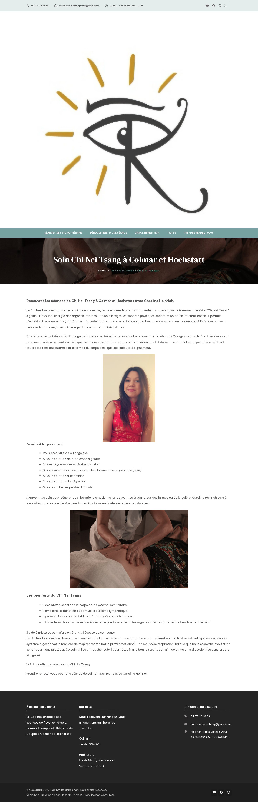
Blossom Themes (71, 795)
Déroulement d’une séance (108, 232)
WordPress (108, 795)
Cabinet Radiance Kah (64, 790)
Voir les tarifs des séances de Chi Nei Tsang (58, 664)
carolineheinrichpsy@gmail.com (79, 5)
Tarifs (171, 232)
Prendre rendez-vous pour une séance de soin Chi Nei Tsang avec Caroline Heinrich (87, 673)
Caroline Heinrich (147, 232)
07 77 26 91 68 (40, 5)
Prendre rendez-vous (199, 232)
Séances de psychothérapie (63, 232)
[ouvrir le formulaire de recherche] (225, 6)
